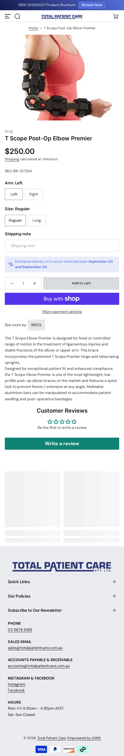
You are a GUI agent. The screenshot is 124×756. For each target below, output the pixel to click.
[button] (17, 16)
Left (14, 194)
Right (33, 194)
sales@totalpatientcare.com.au (35, 647)
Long (37, 220)
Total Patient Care (51, 738)
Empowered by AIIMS (84, 738)
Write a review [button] (62, 443)
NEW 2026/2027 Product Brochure (47, 5)
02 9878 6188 (20, 629)
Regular (15, 220)
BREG (36, 325)
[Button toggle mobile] (8, 16)
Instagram (16, 684)
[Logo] (62, 16)
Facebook (16, 690)
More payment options (62, 311)
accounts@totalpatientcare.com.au (39, 666)
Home (33, 28)
